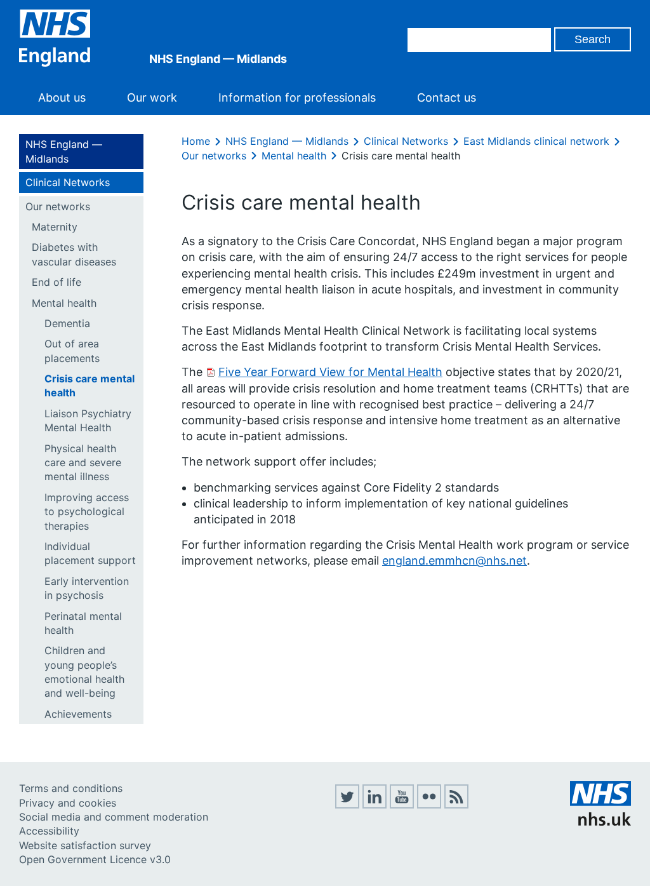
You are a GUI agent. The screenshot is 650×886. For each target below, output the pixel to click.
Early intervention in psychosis (86, 588)
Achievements (78, 714)
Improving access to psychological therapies (86, 511)
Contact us (446, 97)
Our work (152, 97)
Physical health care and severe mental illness (82, 462)
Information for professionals (297, 97)
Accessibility (49, 830)
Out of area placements (72, 350)
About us (62, 97)
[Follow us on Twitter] (347, 804)
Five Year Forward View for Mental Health (330, 372)
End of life (56, 282)
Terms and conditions (71, 788)
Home (196, 141)
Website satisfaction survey (85, 845)
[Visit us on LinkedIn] (374, 804)
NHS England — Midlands (63, 151)
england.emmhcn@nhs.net (454, 560)
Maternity (54, 226)
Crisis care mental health (89, 385)
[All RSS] (456, 804)
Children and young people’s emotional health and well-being (84, 671)
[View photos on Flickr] (429, 804)
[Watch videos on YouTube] (402, 804)
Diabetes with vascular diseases (74, 254)
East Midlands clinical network (536, 141)
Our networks (57, 206)
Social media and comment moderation (113, 816)
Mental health (64, 303)
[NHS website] (600, 822)
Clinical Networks (67, 182)
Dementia (67, 323)
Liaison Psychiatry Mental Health (87, 420)
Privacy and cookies (67, 802)
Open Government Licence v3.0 (95, 859)
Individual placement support (90, 553)
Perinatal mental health (83, 623)
